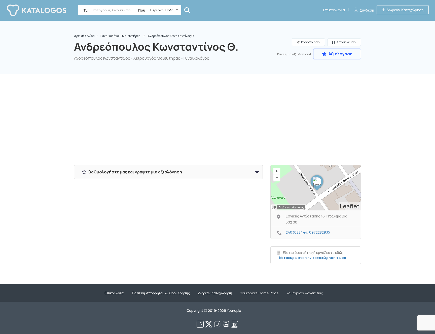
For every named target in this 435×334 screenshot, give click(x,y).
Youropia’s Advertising (305, 293)
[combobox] (157, 11)
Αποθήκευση (346, 42)
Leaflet (349, 206)
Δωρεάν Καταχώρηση (404, 10)
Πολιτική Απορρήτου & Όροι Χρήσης (161, 293)
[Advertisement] (217, 122)
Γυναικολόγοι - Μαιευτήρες (120, 36)
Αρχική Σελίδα (84, 36)
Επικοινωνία (334, 10)
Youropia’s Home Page (259, 293)
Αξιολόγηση (340, 54)
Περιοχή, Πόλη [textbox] (161, 10)
